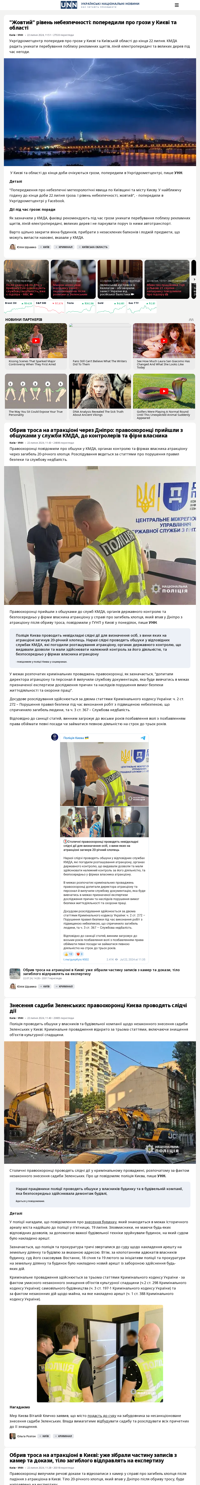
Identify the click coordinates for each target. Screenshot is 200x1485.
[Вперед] (194, 279)
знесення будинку (100, 1222)
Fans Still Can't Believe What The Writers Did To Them (100, 362)
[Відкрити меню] (176, 5)
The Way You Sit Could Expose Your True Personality (35, 413)
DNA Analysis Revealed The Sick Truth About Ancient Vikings (98, 413)
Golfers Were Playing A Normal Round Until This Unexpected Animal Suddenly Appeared (163, 415)
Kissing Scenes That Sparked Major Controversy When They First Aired (32, 362)
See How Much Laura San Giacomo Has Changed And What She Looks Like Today (163, 364)
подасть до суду (102, 1415)
